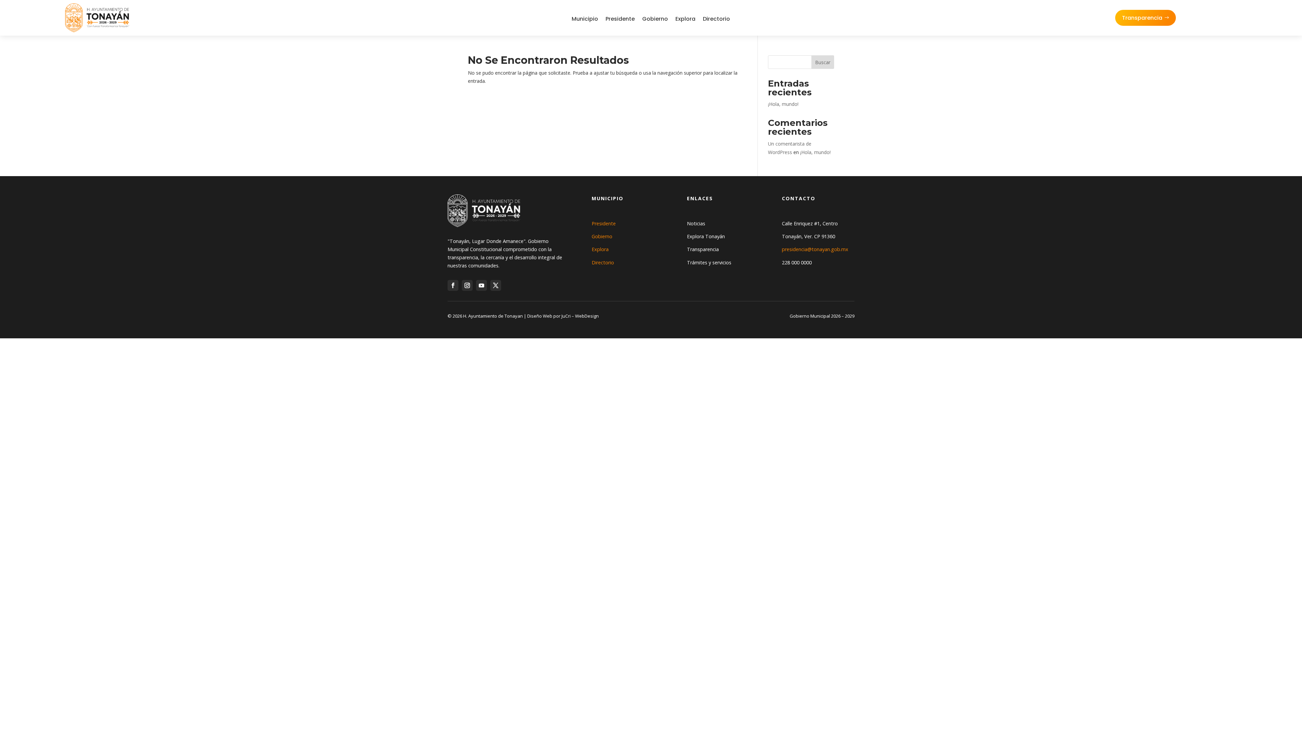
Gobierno (655, 19)
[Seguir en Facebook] (453, 285)
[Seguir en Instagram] (467, 285)
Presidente (620, 19)
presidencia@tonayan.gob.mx (815, 249)
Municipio (585, 19)
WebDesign (587, 316)
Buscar (822, 62)
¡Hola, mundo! (783, 104)
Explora (685, 19)
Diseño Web (539, 316)
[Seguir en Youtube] (481, 285)
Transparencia (1142, 18)
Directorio (716, 19)
